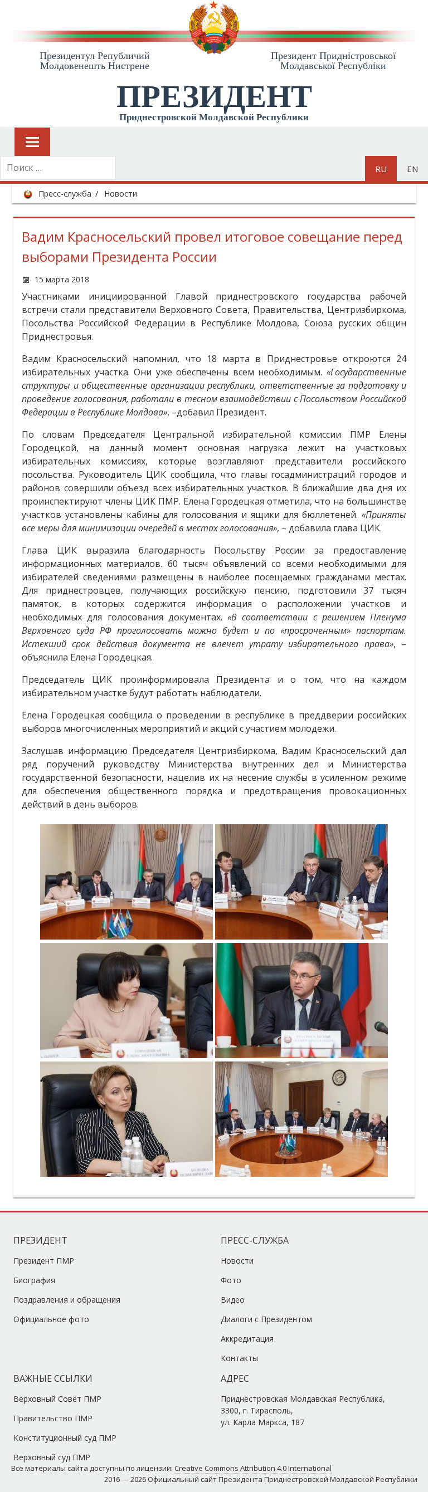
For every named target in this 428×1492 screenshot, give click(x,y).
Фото (231, 1280)
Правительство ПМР (53, 1418)
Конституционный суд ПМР (64, 1437)
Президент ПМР (43, 1260)
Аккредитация (247, 1338)
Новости (120, 193)
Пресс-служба (64, 193)
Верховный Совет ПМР (57, 1398)
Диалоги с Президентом (266, 1319)
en (412, 168)
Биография (34, 1280)
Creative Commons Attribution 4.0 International (253, 1468)
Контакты (239, 1358)
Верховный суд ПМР (51, 1457)
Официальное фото (51, 1319)
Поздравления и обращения (66, 1299)
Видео (233, 1299)
